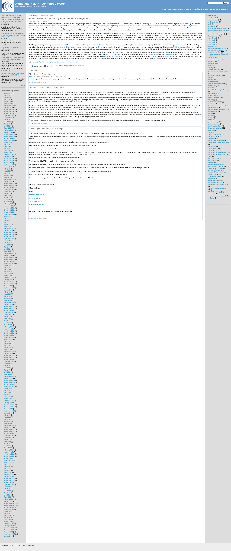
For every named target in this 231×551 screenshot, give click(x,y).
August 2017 (8, 315)
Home (164, 9)
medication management (216, 110)
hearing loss (110, 47)
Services (201, 9)
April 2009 (7, 520)
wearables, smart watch (216, 196)
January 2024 (8, 157)
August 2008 (8, 536)
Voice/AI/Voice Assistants (217, 188)
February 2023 (9, 179)
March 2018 (8, 300)
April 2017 (7, 323)
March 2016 (8, 349)
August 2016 (8, 339)
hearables (211, 88)
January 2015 (8, 378)
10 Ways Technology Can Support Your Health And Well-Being (12, 74)
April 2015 (7, 372)
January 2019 (8, 280)
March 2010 (8, 497)
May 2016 (7, 345)
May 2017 (7, 321)
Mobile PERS (212, 112)
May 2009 (7, 517)
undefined (211, 178)
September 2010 (9, 485)
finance (210, 77)
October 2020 (8, 237)
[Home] (7, 6)
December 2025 (9, 110)
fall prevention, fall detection (218, 72)
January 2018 (8, 304)
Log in (70, 66)
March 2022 (8, 202)
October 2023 (8, 163)
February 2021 (9, 228)
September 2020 (9, 239)
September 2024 (9, 140)
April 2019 (7, 273)
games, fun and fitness (53, 62)
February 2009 (9, 524)
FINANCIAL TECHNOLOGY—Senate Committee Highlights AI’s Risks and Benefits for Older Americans (12, 20)
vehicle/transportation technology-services (215, 181)
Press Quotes (210, 9)
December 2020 (9, 232)
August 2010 (8, 487)
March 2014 (8, 399)
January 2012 (8, 452)
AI (209, 24)
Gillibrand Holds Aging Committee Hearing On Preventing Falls (13, 58)
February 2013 (9, 425)
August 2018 (8, 290)
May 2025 (7, 124)
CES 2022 (211, 40)
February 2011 (8, 474)
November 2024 (9, 136)
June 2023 (7, 171)
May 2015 (7, 370)
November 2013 (9, 407)
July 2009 (7, 513)
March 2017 (8, 325)
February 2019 (9, 278)
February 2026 (9, 105)
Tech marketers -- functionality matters (46, 87)
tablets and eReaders (215, 165)
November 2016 (9, 333)
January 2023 (8, 181)
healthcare (212, 86)
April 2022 (7, 200)
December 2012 (9, 429)
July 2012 (7, 440)
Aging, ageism (213, 22)
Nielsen (124, 33)
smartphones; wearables (216, 154)
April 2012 (7, 446)
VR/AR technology (214, 192)
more (23, 85)
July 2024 (7, 144)
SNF (209, 156)
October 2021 (8, 212)
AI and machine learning (216, 28)
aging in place (213, 20)
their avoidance (87, 47)
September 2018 (9, 288)
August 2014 (8, 388)
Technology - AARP (215, 169)
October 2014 (8, 384)
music (210, 118)
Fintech (210, 80)
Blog (169, 9)
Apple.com (157, 37)
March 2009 (8, 522)
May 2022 (7, 198)
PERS (210, 120)
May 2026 (7, 99)
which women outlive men (136, 26)
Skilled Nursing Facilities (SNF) (218, 142)
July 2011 (7, 464)
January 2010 (8, 501)
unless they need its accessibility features (63, 39)
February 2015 (9, 376)
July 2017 (7, 317)
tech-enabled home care (216, 167)
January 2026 (8, 107)
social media (212, 160)
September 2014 (9, 386)
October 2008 (8, 532)
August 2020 (8, 241)
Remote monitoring (214, 128)
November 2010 (9, 481)
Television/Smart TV (215, 176)
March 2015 (8, 374)
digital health (212, 64)
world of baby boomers (189, 26)
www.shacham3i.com (36, 195)
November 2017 (9, 308)
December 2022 (9, 183)
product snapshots (214, 126)
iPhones (106, 56)
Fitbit (153, 54)
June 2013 (7, 417)
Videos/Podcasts (177, 9)
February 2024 (9, 155)
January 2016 (8, 353)
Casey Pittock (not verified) (51, 90)
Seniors (75, 62)
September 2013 (9, 411)
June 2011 (7, 466)
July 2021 (7, 218)
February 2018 (9, 302)
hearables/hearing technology (218, 90)
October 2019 (8, 261)
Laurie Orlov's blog (46, 15)
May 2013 (7, 419)
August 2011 (8, 462)
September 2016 (9, 337)
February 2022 (9, 204)
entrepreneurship (214, 70)
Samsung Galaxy (117, 56)
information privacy (215, 102)
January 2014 (8, 403)
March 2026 (8, 103)
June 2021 (7, 220)
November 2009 (9, 505)
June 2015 (7, 368)
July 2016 (7, 341)
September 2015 (9, 362)
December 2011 (9, 454)
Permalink (32, 76)
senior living (212, 136)
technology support (215, 171)
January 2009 (8, 526)
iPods (100, 47)
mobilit (210, 114)
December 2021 (9, 208)
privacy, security (214, 124)
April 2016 (7, 347)
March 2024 (8, 152)
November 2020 (9, 234)
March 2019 (8, 276)
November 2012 (9, 431)
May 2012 (7, 444)
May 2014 (7, 394)
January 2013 (8, 427)
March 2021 (8, 226)
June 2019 (7, 269)
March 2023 (8, 177)
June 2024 (7, 146)
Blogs (36, 15)
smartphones (213, 150)
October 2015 (8, 360)
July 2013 (7, 415)
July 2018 (7, 292)
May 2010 (7, 493)
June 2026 (7, 97)
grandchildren (65, 47)
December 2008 (9, 528)
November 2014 (9, 382)
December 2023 (9, 159)
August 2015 (8, 364)
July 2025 (7, 120)
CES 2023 (211, 42)
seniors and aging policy (216, 140)
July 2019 (7, 267)
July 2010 (7, 489)
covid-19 (211, 58)
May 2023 (7, 173)
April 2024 (7, 150)
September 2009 (9, 509)
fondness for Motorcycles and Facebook (180, 47)
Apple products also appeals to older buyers (187, 39)
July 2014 (7, 390)
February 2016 (9, 351)
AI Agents (211, 26)
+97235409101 (37, 201)
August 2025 (8, 118)
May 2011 (7, 468)
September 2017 (9, 312)
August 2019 (8, 265)
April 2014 (7, 397)
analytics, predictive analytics (218, 30)
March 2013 (8, 423)
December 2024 (9, 134)
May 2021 (7, 222)
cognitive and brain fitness (217, 48)
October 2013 (8, 409)
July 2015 (7, 366)
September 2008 (9, 534)
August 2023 (8, 167)
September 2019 (9, 263)
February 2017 (9, 327)
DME (210, 66)
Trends (194, 9)
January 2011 (8, 476)
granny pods (75, 47)
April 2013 (7, 421)
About (218, 9)
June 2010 (7, 491)
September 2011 (9, 460)
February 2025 (9, 130)
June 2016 (7, 343)
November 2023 (9, 161)
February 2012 (9, 450)
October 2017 (8, 310)
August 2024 (8, 142)
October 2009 (8, 507)
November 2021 (9, 210)
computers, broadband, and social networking (217, 51)
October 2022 (8, 187)
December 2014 (9, 380)
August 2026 (8, 93)
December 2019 (9, 257)
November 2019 (9, 259)
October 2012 (8, 433)
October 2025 (8, 114)
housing (211, 100)
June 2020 (7, 245)
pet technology (213, 122)
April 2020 (7, 249)
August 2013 (8, 413)
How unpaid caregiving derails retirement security (11, 48)
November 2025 (9, 112)
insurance (211, 104)
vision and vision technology (218, 184)
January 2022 (8, 206)
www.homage (33, 198)
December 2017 (9, 306)
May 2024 (7, 148)
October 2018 (8, 286)
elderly (210, 68)
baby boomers (67, 62)
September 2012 (9, 436)
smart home (212, 148)
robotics (211, 130)
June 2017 (7, 319)
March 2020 (8, 251)
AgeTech (42, 62)
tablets (210, 162)
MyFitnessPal (170, 54)
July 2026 (7, 95)
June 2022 (7, 196)
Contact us (224, 9)
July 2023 (7, 169)
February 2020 (9, 253)
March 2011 (8, 472)
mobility (211, 116)
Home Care (212, 96)
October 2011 (8, 458)
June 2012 (7, 442)
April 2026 (7, 101)
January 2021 (8, 230)
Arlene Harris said (131, 49)
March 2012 (8, 448)
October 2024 (8, 138)
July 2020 (7, 243)
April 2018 (7, 298)
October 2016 (8, 335)
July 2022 (7, 194)
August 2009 (8, 511)
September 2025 (9, 116)
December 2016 (9, 331)
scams (210, 132)
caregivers (212, 38)
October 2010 (8, 483)
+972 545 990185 (38, 205)
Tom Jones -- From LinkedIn (42, 74)
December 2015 (9, 355)
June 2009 (7, 515)
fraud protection (213, 82)
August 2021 (8, 216)
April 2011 (7, 470)
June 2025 (7, 122)
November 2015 (9, 358)
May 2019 (7, 271)
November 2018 (9, 284)
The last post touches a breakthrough (46, 128)
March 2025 (8, 128)
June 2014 (7, 392)
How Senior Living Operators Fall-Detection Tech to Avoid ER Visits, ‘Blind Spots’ (13, 35)
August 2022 (8, 191)
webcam (211, 198)
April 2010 (7, 495)
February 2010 (9, 499)
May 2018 (7, 296)
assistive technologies (216, 34)
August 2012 (8, 438)
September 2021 (9, 214)
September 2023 (9, 165)
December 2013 (9, 405)
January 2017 (8, 329)
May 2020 (7, 247)
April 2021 (7, 224)
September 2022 (9, 189)
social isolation (213, 158)
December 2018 (9, 282)
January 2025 (8, 132)
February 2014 (9, 401)
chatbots (211, 46)
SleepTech (211, 146)
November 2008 (9, 530)
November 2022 (9, 185)
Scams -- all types (214, 134)
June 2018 (7, 294)
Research (187, 9)
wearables (211, 194)
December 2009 (9, 503)
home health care (214, 98)
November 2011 (9, 456)
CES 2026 (211, 44)
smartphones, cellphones (217, 152)
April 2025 (7, 126)
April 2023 (7, 175)
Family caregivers (214, 75)
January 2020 (8, 255)
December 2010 (9, 478)
